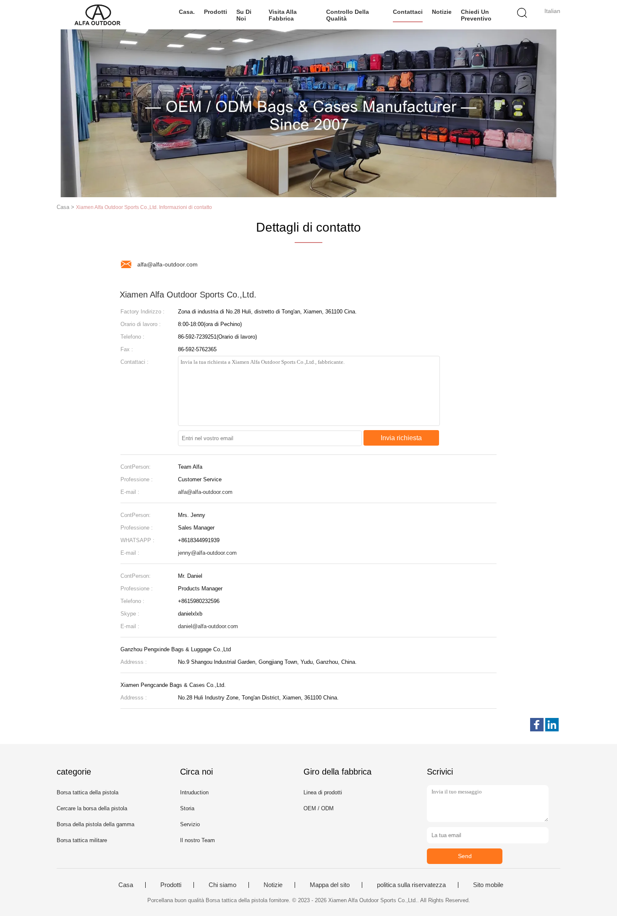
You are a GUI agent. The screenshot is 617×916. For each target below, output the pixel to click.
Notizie (442, 11)
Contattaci (408, 11)
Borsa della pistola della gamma (95, 824)
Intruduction (194, 792)
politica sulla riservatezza (411, 885)
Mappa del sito (330, 885)
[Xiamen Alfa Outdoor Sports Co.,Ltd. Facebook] (537, 724)
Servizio (190, 824)
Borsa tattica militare (82, 840)
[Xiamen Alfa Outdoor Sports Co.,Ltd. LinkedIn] (552, 724)
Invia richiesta (401, 437)
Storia (187, 808)
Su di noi (243, 15)
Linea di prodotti (322, 792)
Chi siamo (222, 885)
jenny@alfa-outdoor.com (207, 553)
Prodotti (215, 11)
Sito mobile (488, 885)
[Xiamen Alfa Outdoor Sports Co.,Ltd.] (98, 14)
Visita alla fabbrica (283, 15)
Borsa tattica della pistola (87, 792)
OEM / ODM (318, 808)
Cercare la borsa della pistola (92, 808)
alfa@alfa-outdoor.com (167, 264)
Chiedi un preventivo (476, 15)
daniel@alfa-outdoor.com (208, 626)
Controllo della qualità (347, 15)
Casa (125, 885)
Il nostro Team (197, 840)
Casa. (187, 11)
